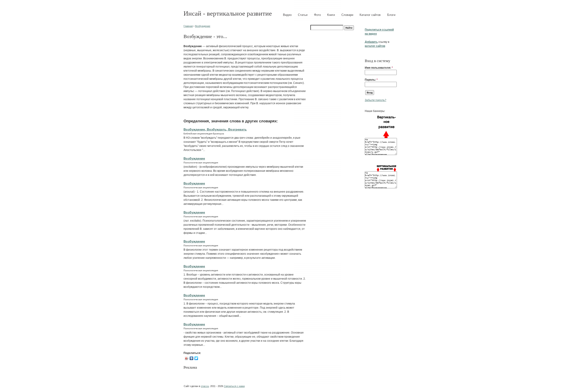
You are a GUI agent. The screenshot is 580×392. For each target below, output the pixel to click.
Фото (317, 15)
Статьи (302, 15)
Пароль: (371, 79)
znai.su (205, 386)
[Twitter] (196, 358)
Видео (287, 15)
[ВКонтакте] (191, 358)
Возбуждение (202, 26)
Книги (331, 15)
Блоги (391, 15)
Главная (188, 26)
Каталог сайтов (370, 15)
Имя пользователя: (379, 67)
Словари (347, 15)
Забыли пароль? (375, 100)
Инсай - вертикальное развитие (228, 13)
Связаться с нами (234, 386)
